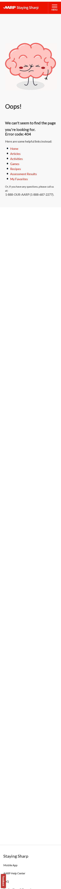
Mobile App (10, 865)
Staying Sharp (15, 856)
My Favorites (19, 179)
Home (14, 148)
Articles (15, 154)
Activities (16, 159)
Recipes (15, 169)
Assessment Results (23, 174)
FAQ (6, 881)
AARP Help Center (14, 873)
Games (14, 164)
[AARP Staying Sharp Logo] (21, 8)
